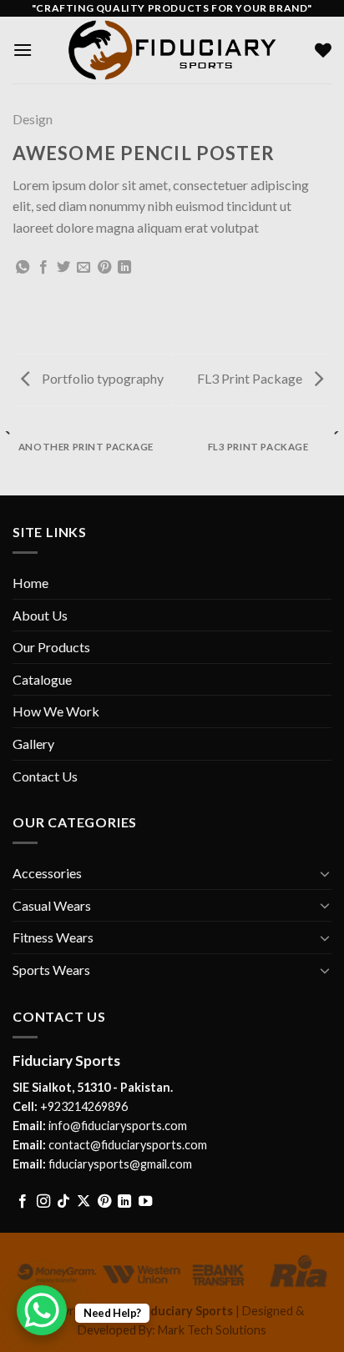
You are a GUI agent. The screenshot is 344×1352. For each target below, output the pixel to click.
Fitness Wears (53, 937)
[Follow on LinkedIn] (124, 1201)
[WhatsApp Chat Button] (42, 1310)
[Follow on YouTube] (145, 1201)
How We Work (56, 711)
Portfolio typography (101, 378)
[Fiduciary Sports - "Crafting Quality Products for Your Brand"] (172, 49)
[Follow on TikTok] (63, 1201)
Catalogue (42, 679)
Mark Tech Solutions (212, 1330)
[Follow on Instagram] (43, 1201)
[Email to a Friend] (83, 267)
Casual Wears (52, 905)
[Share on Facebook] (43, 267)
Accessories (47, 873)
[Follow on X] (83, 1201)
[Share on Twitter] (63, 267)
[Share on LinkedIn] (124, 267)
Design (33, 119)
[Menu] (23, 49)
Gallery (33, 743)
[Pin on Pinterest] (104, 267)
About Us (40, 615)
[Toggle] (324, 873)
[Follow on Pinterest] (104, 1201)
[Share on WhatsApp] (22, 267)
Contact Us (45, 776)
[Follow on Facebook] (22, 1201)
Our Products (51, 647)
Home (30, 583)
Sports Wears (51, 970)
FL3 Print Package (251, 378)
